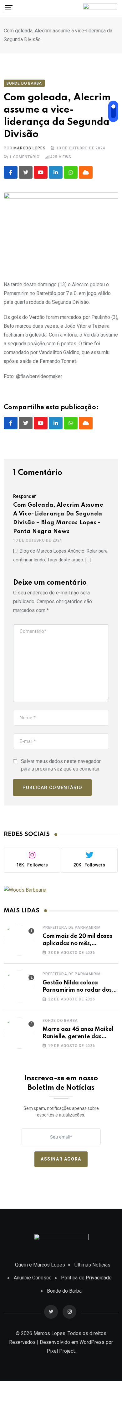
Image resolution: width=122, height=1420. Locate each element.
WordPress (91, 1342)
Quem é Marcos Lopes (40, 1265)
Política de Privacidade (86, 1278)
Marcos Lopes (29, 148)
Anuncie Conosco (33, 1278)
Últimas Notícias (92, 1265)
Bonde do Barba (60, 1020)
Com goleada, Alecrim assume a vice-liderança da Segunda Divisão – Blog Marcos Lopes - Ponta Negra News (58, 518)
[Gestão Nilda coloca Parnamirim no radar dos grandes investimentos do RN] (19, 986)
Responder (24, 496)
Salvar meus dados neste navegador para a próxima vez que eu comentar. (61, 765)
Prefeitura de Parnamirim (72, 927)
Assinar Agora (61, 1158)
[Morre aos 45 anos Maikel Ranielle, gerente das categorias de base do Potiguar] (19, 1033)
